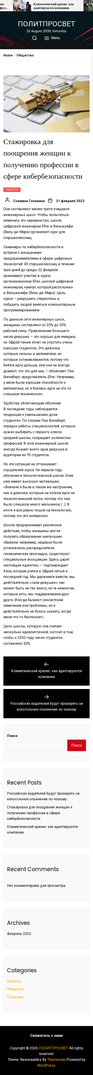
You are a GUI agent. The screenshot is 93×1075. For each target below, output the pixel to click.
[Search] (34, 37)
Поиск (12, 736)
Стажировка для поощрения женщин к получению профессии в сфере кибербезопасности (39, 813)
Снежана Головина (29, 201)
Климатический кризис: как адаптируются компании (53, 6)
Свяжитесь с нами (46, 1035)
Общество (12, 189)
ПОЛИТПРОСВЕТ (46, 24)
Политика (15, 997)
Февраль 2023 (19, 934)
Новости (14, 981)
